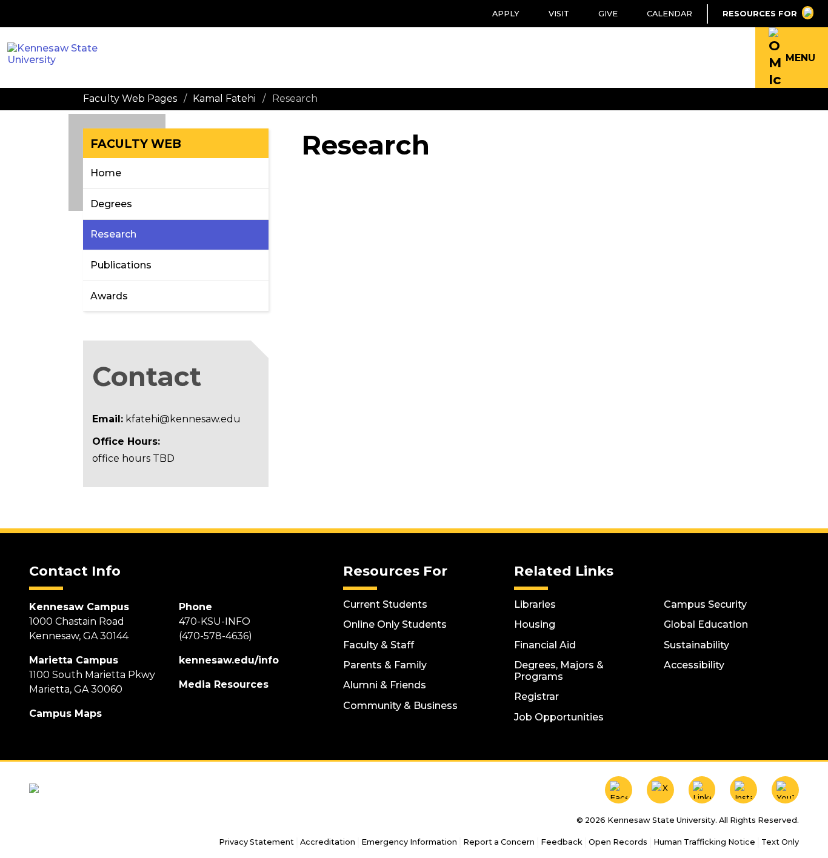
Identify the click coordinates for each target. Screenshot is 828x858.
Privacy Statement (256, 841)
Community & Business (400, 705)
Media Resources (224, 684)
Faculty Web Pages (130, 98)
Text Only (780, 841)
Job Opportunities (559, 717)
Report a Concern (499, 841)
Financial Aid (545, 645)
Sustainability (696, 645)
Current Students (385, 604)
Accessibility (694, 665)
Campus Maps (65, 713)
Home (105, 173)
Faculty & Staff (378, 645)
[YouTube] (785, 789)
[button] (791, 57)
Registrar (536, 696)
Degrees (111, 204)
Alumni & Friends (384, 685)
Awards (109, 296)
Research (113, 234)
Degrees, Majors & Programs (559, 670)
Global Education (706, 624)
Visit (559, 13)
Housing (534, 624)
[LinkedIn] (702, 789)
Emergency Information (409, 841)
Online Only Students (395, 624)
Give (608, 13)
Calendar (669, 13)
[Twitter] (660, 789)
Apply (505, 13)
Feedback (562, 841)
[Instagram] (743, 789)
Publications (121, 265)
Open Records (618, 841)
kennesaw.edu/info (229, 660)
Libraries (535, 604)
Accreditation (327, 841)
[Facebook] (618, 789)
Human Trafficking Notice (704, 841)
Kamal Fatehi (224, 98)
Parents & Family (385, 665)
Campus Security (705, 604)
